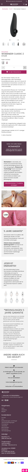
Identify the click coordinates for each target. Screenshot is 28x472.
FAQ (3, 419)
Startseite (5, 9)
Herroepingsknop (6, 430)
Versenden (4, 426)
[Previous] (10, 40)
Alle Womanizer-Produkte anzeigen (14, 184)
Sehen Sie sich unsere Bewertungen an (12, 397)
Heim (3, 408)
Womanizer (4, 52)
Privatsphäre (5, 424)
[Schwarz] (3, 62)
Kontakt (4, 417)
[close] (26, 1)
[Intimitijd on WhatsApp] (7, 400)
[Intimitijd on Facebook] (4, 400)
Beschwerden (5, 427)
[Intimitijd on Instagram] (6, 400)
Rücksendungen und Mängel (9, 421)
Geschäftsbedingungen (8, 422)
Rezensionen (5, 429)
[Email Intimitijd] (2, 400)
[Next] (18, 40)
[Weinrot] (7, 62)
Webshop (4, 410)
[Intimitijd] (14, 4)
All (11, 9)
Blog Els (3, 411)
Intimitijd (9, 459)
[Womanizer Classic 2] (14, 25)
